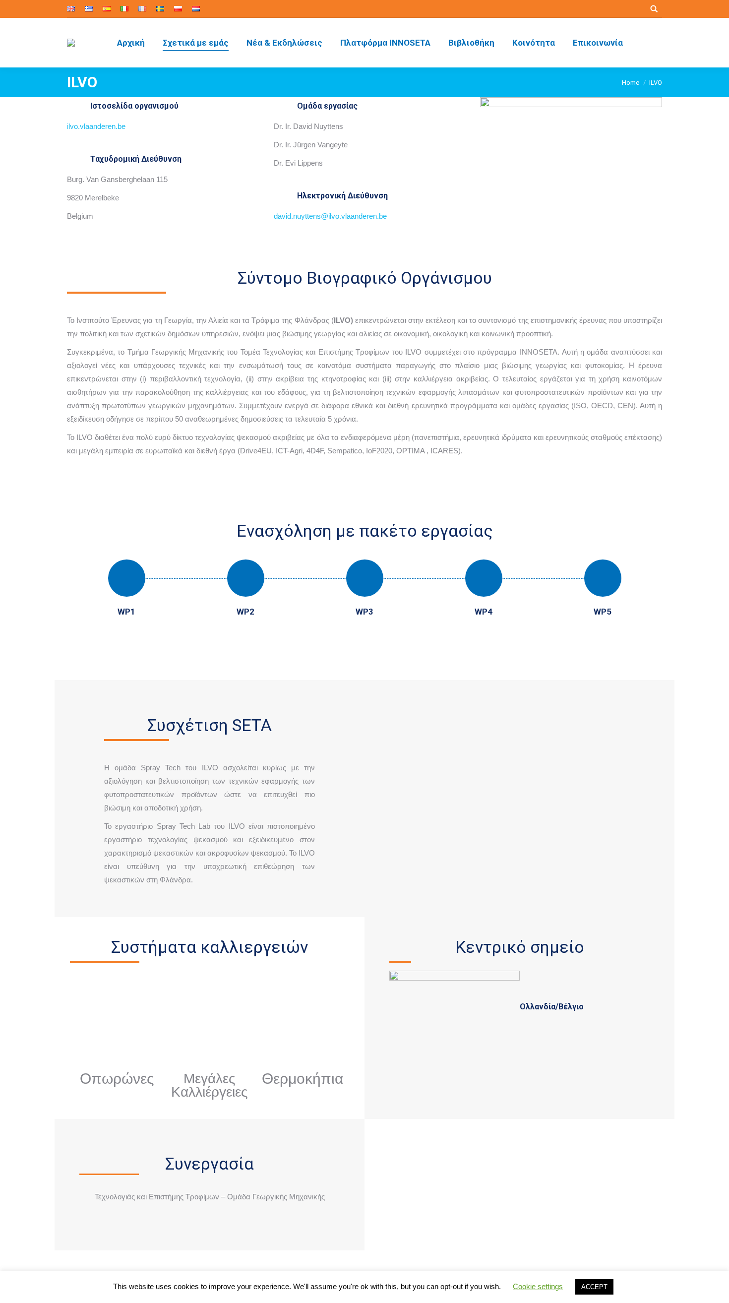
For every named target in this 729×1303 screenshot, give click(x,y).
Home (630, 82)
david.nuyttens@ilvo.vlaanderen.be (330, 216)
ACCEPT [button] (594, 1287)
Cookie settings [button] (538, 1286)
